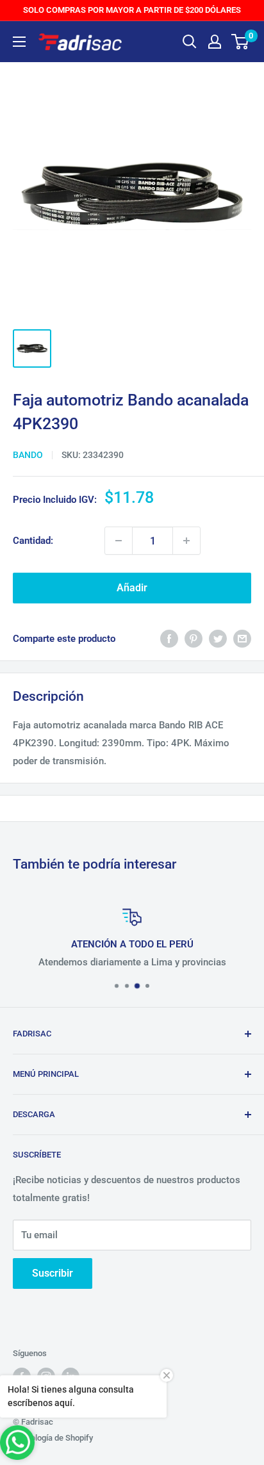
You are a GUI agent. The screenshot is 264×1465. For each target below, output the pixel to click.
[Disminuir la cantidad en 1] (118, 540)
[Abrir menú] (19, 42)
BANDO (28, 455)
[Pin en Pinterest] (193, 638)
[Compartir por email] (242, 638)
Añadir (132, 588)
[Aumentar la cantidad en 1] (186, 540)
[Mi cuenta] (214, 42)
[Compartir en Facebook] (169, 638)
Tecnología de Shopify (53, 1438)
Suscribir (52, 1273)
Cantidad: (33, 540)
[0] (241, 41)
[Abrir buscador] (190, 42)
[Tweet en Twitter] (218, 638)
